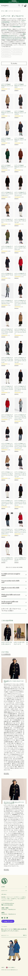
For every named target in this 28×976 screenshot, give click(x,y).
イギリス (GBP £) (11, 967)
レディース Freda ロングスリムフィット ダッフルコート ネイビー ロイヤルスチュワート (20, 388)
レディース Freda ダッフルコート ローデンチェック (7, 248)
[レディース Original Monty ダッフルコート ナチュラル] (7, 128)
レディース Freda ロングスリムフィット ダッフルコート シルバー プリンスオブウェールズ (20, 417)
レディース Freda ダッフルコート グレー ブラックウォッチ (20, 221)
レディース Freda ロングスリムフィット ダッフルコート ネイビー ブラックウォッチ (20, 360)
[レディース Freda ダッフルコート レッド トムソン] (21, 263)
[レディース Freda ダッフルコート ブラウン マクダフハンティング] (21, 182)
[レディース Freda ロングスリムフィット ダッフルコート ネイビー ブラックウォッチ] (21, 348)
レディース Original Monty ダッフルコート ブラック (7, 85)
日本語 (2, 967)
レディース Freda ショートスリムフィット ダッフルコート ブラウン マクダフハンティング (20, 446)
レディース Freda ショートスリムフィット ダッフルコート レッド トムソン (20, 530)
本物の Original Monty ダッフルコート (13, 34)
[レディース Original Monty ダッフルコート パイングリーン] (7, 155)
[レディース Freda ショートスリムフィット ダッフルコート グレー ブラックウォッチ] (21, 462)
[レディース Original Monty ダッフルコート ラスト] (21, 155)
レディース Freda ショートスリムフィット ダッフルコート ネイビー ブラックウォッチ (7, 503)
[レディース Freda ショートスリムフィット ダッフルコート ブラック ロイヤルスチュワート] (7, 433)
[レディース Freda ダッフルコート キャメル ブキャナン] (7, 209)
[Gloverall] (4, 6)
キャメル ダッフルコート (6, 51)
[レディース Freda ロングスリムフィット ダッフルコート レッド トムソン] (7, 405)
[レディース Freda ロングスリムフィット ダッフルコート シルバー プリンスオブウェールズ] (21, 405)
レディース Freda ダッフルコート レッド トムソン (20, 274)
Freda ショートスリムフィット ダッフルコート (13, 37)
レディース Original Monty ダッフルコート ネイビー (20, 139)
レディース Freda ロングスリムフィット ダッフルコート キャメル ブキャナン (20, 331)
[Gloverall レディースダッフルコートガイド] (14, 670)
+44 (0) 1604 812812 (8, 905)
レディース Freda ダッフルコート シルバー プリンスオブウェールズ (7, 302)
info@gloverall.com (9, 903)
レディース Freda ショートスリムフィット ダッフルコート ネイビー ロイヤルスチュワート (7, 531)
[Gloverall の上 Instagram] (5, 918)
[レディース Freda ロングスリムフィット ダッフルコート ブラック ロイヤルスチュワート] (21, 290)
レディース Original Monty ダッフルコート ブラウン (20, 85)
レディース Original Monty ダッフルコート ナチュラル (7, 139)
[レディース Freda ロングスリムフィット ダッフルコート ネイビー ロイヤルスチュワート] (21, 376)
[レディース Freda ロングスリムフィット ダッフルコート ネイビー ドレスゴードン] (7, 376)
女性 (6, 10)
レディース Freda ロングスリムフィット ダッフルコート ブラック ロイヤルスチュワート (20, 303)
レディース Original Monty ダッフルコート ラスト (20, 166)
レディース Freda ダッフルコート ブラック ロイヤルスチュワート (7, 193)
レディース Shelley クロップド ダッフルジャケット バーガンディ (7, 559)
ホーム (2, 10)
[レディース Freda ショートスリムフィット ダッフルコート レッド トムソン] (21, 519)
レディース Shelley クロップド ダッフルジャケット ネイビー (20, 559)
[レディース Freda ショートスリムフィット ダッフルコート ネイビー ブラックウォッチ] (7, 491)
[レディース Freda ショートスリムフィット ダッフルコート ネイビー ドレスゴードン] (21, 491)
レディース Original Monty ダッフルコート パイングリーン (7, 166)
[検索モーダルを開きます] (19, 5)
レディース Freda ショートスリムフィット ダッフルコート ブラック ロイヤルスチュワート (7, 446)
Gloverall (8, 969)
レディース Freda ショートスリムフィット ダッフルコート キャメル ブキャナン (7, 474)
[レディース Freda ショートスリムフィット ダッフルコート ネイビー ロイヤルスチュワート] (7, 519)
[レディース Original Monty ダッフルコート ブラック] (7, 74)
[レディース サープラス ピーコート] (19, 632)
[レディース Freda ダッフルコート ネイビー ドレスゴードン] (7, 263)
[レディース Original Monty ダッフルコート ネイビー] (21, 128)
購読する (25, 935)
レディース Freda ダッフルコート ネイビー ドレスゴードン (7, 275)
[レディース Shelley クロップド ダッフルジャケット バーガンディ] (7, 548)
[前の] (3, 1)
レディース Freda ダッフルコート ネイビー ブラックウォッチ (20, 248)
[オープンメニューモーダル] (22, 5)
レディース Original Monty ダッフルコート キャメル (7, 112)
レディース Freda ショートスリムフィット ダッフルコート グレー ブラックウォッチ (20, 474)
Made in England (16, 26)
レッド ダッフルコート (6, 56)
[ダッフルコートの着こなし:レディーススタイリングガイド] (14, 791)
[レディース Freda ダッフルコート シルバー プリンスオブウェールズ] (7, 290)
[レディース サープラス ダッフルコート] (7, 632)
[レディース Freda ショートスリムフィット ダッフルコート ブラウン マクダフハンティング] (21, 433)
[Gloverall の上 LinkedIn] (7, 918)
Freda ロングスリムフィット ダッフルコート (11, 37)
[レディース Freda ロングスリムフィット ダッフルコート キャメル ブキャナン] (21, 319)
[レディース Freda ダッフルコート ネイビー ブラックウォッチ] (21, 236)
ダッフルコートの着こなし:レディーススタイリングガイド (14, 803)
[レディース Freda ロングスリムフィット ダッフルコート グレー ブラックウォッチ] (7, 348)
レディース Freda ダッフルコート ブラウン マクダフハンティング (20, 193)
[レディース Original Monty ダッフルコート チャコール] (21, 101)
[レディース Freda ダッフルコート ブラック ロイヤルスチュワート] (7, 182)
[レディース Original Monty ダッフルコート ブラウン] (21, 74)
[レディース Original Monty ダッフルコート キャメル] (7, 101)
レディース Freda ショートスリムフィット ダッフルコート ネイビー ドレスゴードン (20, 503)
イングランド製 (4, 29)
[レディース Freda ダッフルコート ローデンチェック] (7, 236)
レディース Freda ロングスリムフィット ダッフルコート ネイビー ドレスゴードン (7, 388)
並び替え (15, 63)
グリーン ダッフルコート (17, 51)
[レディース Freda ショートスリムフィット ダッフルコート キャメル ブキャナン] (7, 462)
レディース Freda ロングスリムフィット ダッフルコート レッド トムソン (7, 416)
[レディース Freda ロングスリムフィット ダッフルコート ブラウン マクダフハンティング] (7, 319)
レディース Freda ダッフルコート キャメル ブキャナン (7, 221)
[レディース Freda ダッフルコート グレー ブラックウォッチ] (21, 209)
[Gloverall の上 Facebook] (2, 918)
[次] (24, 1)
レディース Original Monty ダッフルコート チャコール (20, 112)
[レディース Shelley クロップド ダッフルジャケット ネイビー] (21, 548)
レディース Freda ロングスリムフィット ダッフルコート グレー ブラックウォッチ (7, 360)
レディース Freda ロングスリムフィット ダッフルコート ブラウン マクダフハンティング (7, 331)
